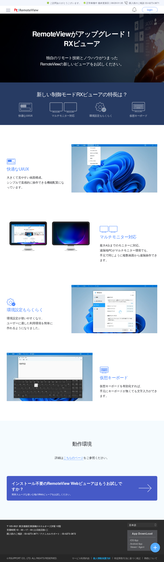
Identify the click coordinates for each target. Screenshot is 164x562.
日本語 (132, 525)
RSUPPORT (15, 558)
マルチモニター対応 (63, 115)
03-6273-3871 (152, 2)
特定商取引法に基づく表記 (127, 558)
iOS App (134, 540)
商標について (150, 558)
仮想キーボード (138, 115)
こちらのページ (73, 457)
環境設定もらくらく (100, 115)
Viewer (133, 547)
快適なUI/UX (25, 115)
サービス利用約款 (81, 558)
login (150, 10)
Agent (141, 547)
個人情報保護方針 (102, 558)
